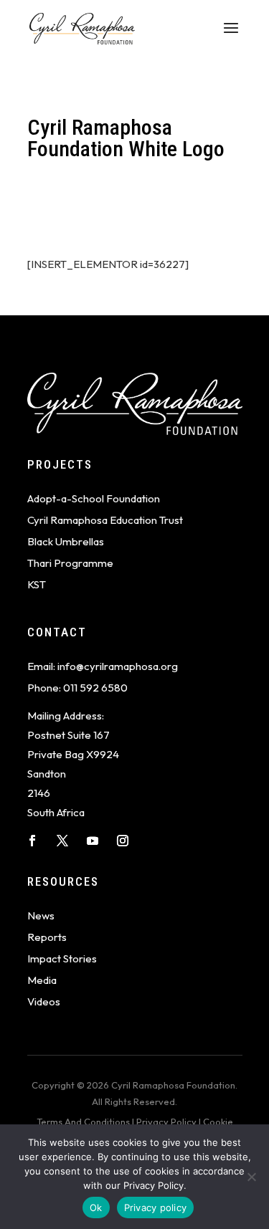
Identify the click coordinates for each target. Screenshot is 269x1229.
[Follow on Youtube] (92, 840)
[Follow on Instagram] (122, 840)
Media (42, 980)
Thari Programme (70, 563)
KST (36, 584)
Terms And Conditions (83, 1121)
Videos (43, 1001)
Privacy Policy (166, 1121)
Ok (96, 1207)
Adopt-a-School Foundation (93, 498)
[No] (251, 1177)
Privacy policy (155, 1207)
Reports (47, 937)
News (41, 915)
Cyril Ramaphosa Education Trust (105, 520)
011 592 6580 (95, 687)
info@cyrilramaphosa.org (117, 666)
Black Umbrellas (65, 541)
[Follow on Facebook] (32, 840)
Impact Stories (62, 958)
